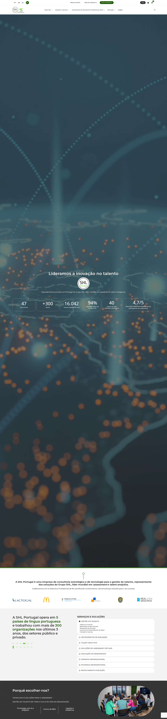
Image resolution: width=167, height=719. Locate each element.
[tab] (115, 626)
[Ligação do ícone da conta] (148, 2)
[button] (75, 2)
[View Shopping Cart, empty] (152, 2)
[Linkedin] (27, 2)
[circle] (83, 573)
